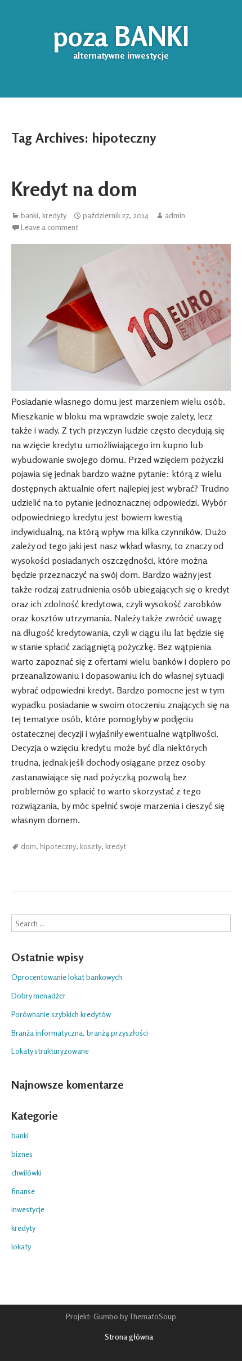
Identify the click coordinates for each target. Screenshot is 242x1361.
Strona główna (129, 1336)
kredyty (54, 215)
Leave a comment (49, 227)
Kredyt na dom (74, 188)
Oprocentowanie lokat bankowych (66, 977)
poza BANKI (121, 36)
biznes (22, 1154)
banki (29, 215)
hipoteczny (58, 846)
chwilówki (26, 1172)
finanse (23, 1191)
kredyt (115, 846)
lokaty (21, 1246)
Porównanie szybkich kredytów (61, 1014)
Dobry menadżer (38, 995)
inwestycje (27, 1209)
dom (28, 846)
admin (175, 215)
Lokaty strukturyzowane (50, 1050)
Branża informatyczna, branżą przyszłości (79, 1032)
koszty (90, 846)
